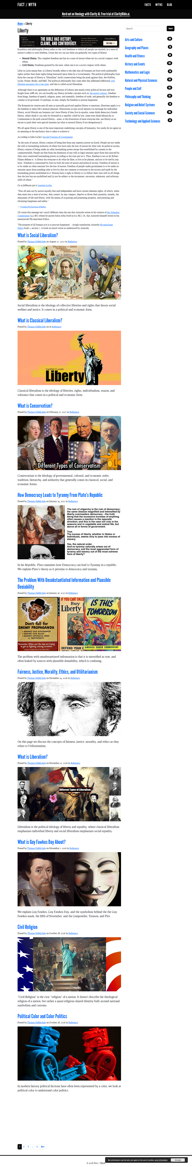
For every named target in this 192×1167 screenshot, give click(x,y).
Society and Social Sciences (148, 113)
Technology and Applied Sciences (148, 121)
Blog (169, 5)
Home (20, 24)
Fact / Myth (27, 4)
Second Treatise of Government (58, 137)
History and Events (148, 64)
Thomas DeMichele (36, 241)
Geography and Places (148, 48)
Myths (158, 5)
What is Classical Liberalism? (40, 320)
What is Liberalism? (33, 757)
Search (171, 28)
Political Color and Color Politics (42, 1016)
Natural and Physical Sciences (148, 80)
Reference (72, 241)
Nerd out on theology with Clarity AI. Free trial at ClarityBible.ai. (96, 14)
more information (161, 1160)
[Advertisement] (69, 1117)
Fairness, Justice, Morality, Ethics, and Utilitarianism (58, 672)
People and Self (148, 88)
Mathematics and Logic (148, 72)
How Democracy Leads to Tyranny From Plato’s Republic (60, 495)
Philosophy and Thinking (148, 96)
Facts (148, 5)
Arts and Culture (148, 39)
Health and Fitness (148, 56)
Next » (43, 1146)
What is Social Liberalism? (38, 235)
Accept (178, 1160)
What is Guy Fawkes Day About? (42, 842)
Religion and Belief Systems (148, 105)
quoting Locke (45, 185)
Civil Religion (27, 927)
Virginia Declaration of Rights (33, 207)
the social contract (98, 93)
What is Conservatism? (35, 405)
